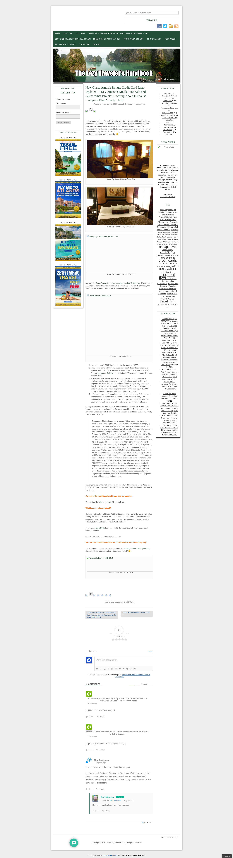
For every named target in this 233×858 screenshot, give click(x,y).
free (168, 269)
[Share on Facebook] (87, 596)
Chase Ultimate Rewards (167, 242)
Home (57, 34)
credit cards (168, 260)
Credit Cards (129, 602)
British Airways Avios (171, 234)
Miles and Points (167, 115)
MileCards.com (115, 801)
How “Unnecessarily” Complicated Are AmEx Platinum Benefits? (169, 418)
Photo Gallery (154, 39)
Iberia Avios (166, 281)
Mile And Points (167, 113)
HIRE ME (96, 44)
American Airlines (168, 217)
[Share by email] (110, 596)
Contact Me (84, 44)
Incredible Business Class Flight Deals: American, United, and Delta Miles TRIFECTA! (101, 614)
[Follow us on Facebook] (87, 111)
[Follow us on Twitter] (91, 109)
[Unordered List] (116, 668)
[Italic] (101, 668)
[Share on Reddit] (95, 596)
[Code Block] (123, 668)
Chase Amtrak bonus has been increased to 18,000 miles (118, 283)
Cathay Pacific (162, 237)
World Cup (168, 304)
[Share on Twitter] (91, 593)
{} (131, 668)
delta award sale (167, 266)
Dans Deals (100, 528)
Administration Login (170, 837)
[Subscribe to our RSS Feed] (95, 111)
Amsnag (99, 373)
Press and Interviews (65, 44)
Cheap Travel (167, 96)
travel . (165, 301)
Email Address (63, 112)
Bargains (119, 602)
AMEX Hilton (165, 220)
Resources (170, 39)
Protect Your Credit (133, 39)
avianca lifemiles (163, 230)
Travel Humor (168, 127)
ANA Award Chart (163, 225)
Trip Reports (167, 132)
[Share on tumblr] (106, 596)
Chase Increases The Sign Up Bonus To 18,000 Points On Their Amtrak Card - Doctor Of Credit (117, 699)
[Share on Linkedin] (102, 596)
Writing (168, 135)
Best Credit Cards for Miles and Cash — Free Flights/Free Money (118, 34)
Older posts (168, 125)
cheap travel (167, 247)
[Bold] (97, 668)
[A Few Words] (167, 154)
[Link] (127, 668)
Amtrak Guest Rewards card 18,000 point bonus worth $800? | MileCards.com (117, 733)
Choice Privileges (167, 250)
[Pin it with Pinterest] (98, 596)
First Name (61, 103)
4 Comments (139, 104)
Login (150, 651)
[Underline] (105, 668)
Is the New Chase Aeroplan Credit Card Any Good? (169, 396)
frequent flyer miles (168, 276)
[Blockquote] (120, 668)
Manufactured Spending (169, 108)
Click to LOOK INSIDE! (68, 137)
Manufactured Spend (169, 103)
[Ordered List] (112, 668)
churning (166, 252)
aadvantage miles (167, 210)
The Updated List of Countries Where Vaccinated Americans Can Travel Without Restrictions (169, 360)
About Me (80, 34)
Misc (167, 122)
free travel (170, 270)
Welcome (68, 34)
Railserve (110, 373)
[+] (134, 668)
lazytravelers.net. (110, 855)
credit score (163, 264)
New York (171, 299)
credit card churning (169, 256)
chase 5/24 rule (172, 239)
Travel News (167, 130)
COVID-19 (168, 98)
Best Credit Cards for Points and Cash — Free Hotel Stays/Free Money (87, 39)
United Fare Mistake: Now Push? (136, 613)
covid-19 (168, 255)
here (102, 502)
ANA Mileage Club (170, 227)
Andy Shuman (126, 104)
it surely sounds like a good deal (136, 548)
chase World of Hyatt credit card (167, 244)
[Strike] (108, 668)
